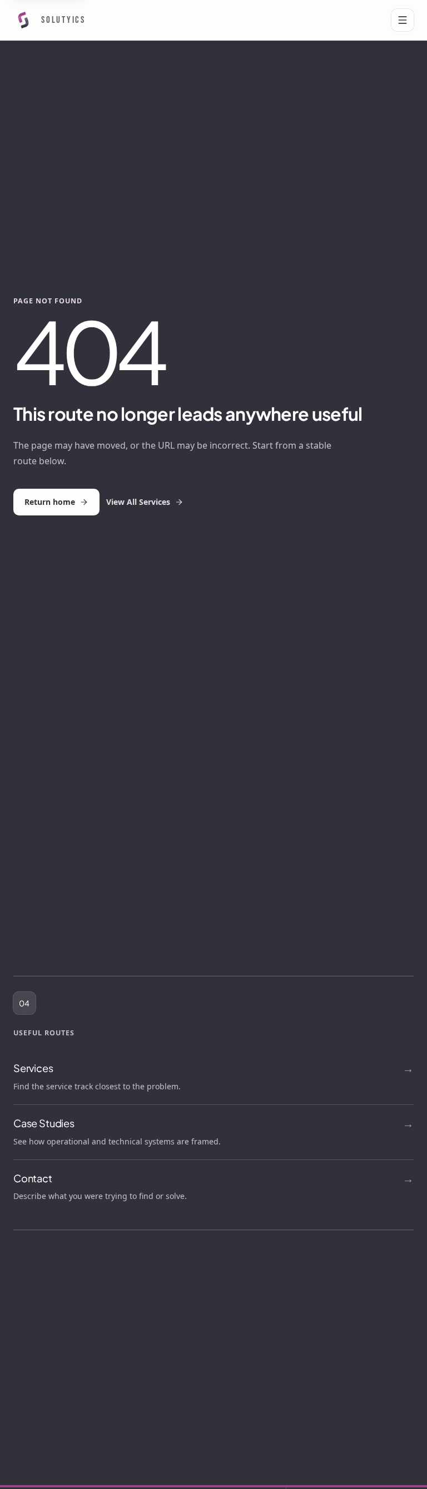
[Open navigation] (402, 20)
